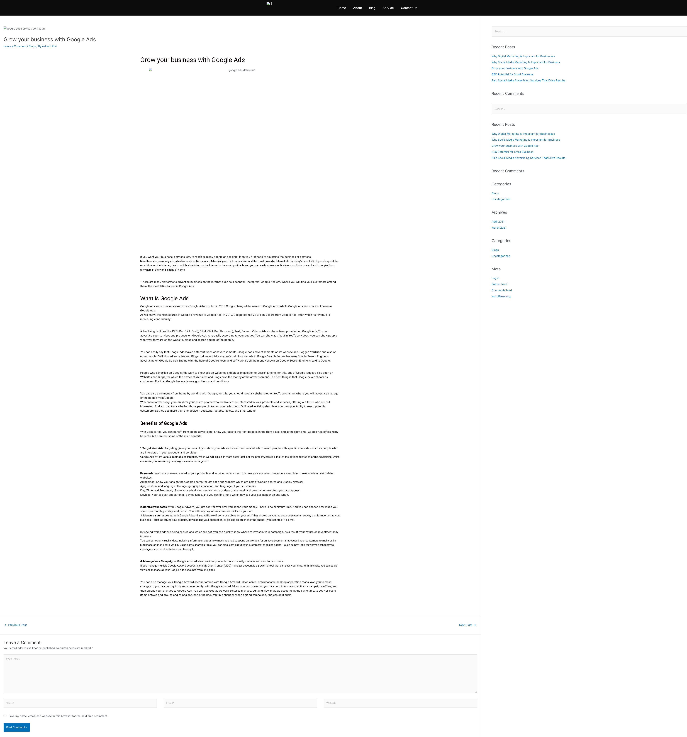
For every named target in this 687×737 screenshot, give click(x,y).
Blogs (32, 46)
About (357, 8)
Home (341, 8)
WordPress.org (501, 296)
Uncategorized (501, 199)
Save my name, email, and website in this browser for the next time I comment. (58, 716)
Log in (495, 278)
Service (388, 8)
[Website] (400, 704)
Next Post (467, 625)
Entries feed (499, 284)
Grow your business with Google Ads (515, 68)
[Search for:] (589, 31)
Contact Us (409, 8)
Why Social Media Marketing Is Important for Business (526, 62)
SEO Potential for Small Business (512, 74)
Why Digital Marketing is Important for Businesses (523, 56)
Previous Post (16, 625)
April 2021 (498, 221)
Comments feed (502, 290)
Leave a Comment (15, 46)
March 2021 (499, 227)
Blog (372, 8)
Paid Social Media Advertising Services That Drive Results (528, 80)
